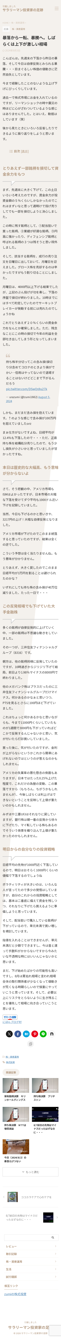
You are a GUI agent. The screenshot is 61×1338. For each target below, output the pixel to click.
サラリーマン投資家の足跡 (23, 9)
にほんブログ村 (12, 1022)
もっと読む (32, 1172)
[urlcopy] (30, 1044)
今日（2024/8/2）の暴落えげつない (15, 1159)
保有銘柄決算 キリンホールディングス (15, 1098)
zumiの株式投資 (15, 1294)
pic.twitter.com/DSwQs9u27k (26, 389)
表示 (25, 151)
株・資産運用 (12, 1056)
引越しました (30, 1322)
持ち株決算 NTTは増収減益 (15, 1126)
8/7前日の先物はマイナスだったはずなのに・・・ (45, 1128)
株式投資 (10, 1062)
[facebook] (17, 1034)
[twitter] (9, 1034)
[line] (43, 1034)
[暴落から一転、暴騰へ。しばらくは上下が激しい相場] (26, 1034)
